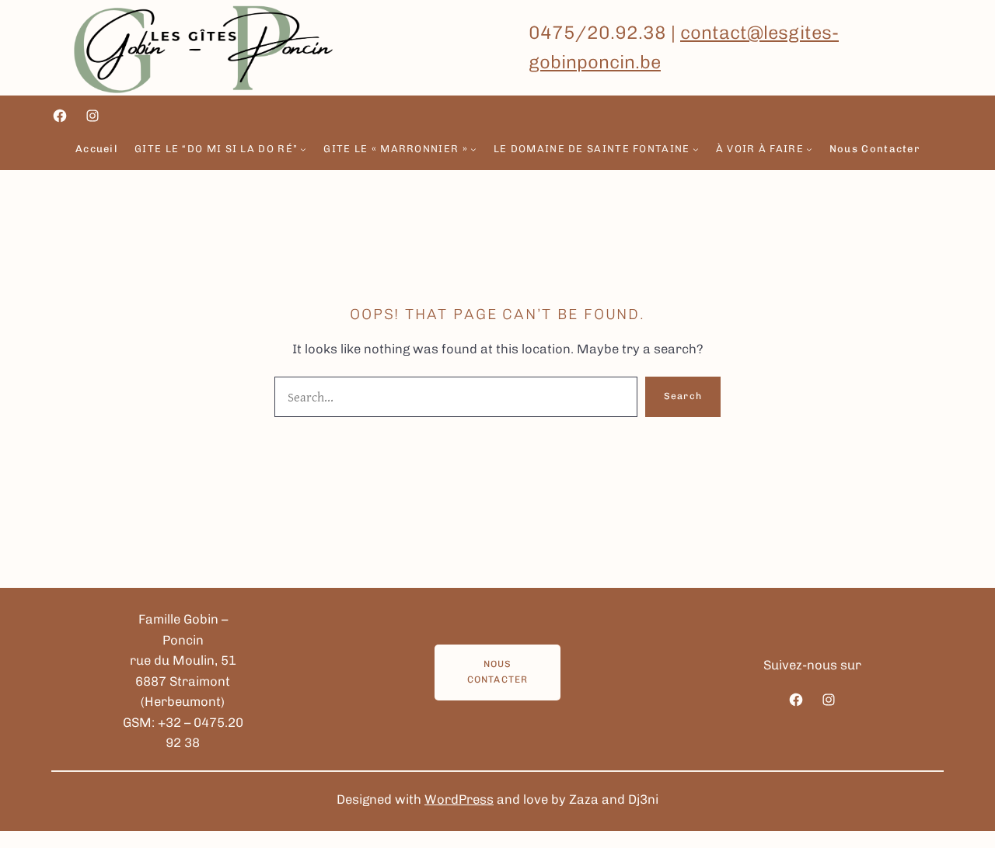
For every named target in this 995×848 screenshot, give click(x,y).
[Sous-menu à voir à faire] (809, 149)
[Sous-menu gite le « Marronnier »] (473, 149)
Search (683, 396)
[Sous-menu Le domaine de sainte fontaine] (696, 149)
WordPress (459, 799)
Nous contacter (498, 672)
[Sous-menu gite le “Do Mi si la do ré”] (303, 149)
